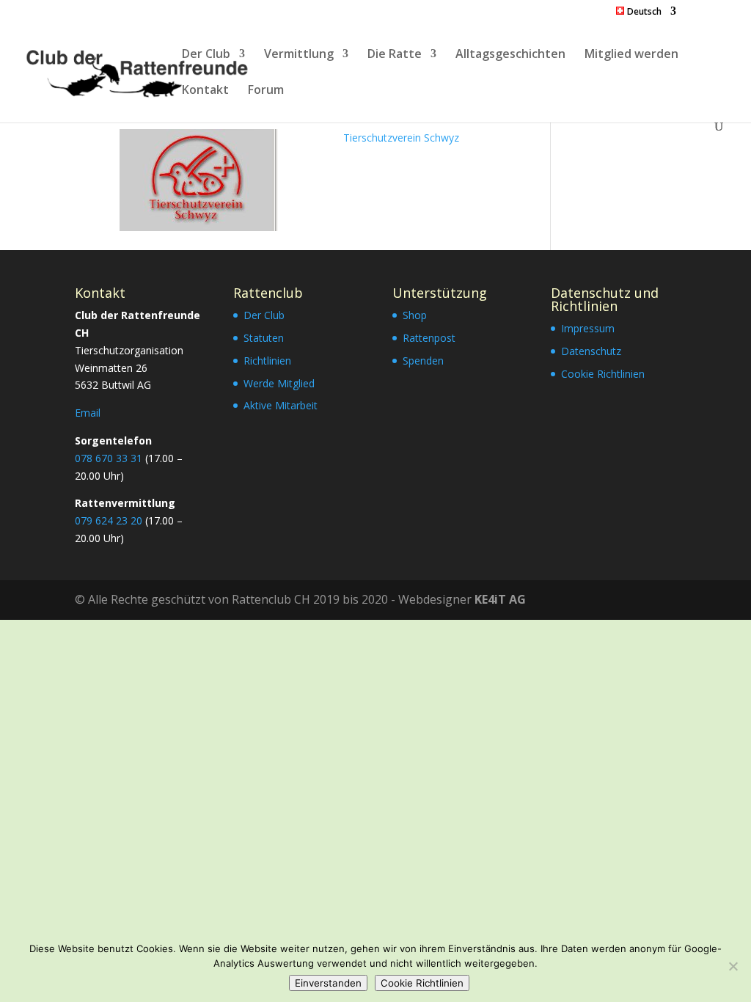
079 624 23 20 (108, 520)
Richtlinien (267, 360)
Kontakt (205, 91)
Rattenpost (429, 338)
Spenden (423, 360)
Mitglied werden (631, 55)
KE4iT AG (500, 599)
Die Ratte (394, 55)
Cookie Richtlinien (603, 374)
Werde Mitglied (279, 383)
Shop (415, 315)
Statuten (263, 338)
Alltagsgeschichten (510, 55)
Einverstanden (328, 983)
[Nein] (732, 966)
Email (87, 413)
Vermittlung (299, 55)
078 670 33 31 (108, 458)
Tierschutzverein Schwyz (401, 138)
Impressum (588, 328)
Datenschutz (591, 351)
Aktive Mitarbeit (280, 405)
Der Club (206, 55)
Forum (266, 91)
